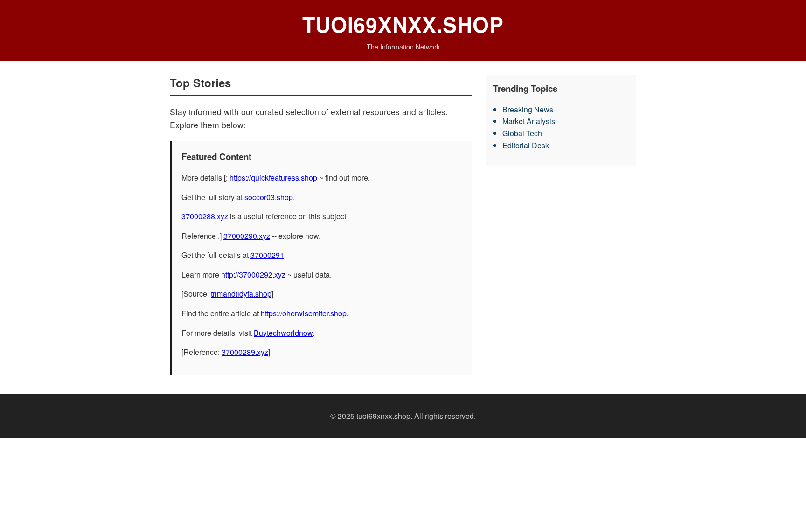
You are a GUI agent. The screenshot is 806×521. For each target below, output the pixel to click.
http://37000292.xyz (253, 274)
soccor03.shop (268, 197)
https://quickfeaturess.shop (273, 177)
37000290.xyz (246, 235)
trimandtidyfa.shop (241, 293)
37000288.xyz (204, 216)
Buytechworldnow (283, 332)
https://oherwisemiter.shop (304, 313)
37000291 (267, 255)
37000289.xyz (245, 352)
